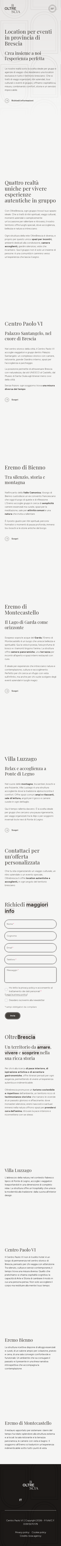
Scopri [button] (15, 399)
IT (20, 1500)
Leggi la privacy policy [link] (16, 994)
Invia (12, 1015)
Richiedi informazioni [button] (22, 100)
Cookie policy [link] (39, 1532)
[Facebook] (33, 1499)
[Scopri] (30, 297)
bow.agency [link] (35, 1535)
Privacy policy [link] (22, 1532)
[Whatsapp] (40, 1499)
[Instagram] (27, 1499)
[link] (30, 1485)
